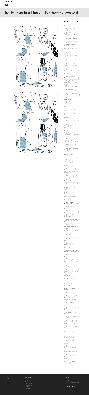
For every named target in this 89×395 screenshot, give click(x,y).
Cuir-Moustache (68, 305)
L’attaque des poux (69, 199)
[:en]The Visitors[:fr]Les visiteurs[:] (70, 189)
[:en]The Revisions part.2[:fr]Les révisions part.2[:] (72, 207)
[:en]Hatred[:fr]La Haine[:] (71, 292)
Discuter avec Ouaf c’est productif (70, 289)
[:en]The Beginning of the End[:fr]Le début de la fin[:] (71, 251)
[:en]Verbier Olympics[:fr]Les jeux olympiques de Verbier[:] (72, 94)
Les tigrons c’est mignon (70, 358)
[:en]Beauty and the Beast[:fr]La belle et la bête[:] (71, 77)
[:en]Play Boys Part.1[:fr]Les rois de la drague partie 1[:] (71, 90)
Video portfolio (29, 380)
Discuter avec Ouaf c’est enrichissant (70, 284)
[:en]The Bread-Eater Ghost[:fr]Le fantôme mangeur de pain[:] (72, 342)
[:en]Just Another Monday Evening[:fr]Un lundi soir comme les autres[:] (71, 328)
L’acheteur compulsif (69, 196)
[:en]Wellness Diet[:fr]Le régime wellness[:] (70, 176)
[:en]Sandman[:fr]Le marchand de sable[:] (69, 215)
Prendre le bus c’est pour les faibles (71, 110)
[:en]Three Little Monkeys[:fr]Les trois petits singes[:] (71, 230)
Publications (29, 383)
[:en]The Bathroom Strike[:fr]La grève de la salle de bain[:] (71, 34)
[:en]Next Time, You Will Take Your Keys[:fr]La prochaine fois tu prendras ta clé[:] (71, 261)
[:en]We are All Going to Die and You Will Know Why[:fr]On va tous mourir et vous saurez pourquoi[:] (72, 297)
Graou (65, 157)
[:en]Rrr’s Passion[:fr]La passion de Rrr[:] (70, 255)
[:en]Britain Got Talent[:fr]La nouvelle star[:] (71, 121)
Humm (66, 26)
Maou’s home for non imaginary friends (69, 362)
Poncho (66, 165)
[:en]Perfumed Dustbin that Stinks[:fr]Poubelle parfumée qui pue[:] (71, 150)
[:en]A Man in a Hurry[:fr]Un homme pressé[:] (72, 203)
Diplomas (28, 388)
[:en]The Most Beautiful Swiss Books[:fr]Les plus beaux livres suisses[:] (72, 221)
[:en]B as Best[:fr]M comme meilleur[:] (71, 313)
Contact (75, 5)
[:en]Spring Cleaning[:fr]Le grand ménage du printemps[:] (71, 161)
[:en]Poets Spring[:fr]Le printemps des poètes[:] (70, 355)
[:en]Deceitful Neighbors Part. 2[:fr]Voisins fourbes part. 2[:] (71, 145)
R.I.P (65, 106)
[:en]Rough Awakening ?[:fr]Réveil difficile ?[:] (70, 102)
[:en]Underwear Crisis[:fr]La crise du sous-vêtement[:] (71, 184)
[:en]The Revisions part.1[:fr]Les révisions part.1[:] (71, 211)
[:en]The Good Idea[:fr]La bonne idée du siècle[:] (70, 244)
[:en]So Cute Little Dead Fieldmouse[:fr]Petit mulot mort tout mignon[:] (71, 322)
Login (72, 1)
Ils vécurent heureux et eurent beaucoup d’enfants (72, 114)
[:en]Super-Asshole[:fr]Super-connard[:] (71, 235)
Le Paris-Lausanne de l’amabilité (69, 193)
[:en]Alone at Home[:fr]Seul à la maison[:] (72, 308)
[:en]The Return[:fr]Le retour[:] (70, 29)
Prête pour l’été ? (68, 117)
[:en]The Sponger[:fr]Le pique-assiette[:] (70, 239)
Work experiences (30, 386)
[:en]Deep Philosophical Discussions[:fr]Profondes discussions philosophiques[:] (71, 140)
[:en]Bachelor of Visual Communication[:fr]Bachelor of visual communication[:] (72, 135)
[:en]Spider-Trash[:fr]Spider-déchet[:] (71, 266)
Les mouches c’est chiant (70, 351)
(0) (80, 1)
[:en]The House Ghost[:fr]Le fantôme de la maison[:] (71, 225)
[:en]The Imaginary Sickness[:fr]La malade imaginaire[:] (70, 126)
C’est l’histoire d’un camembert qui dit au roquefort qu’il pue (70, 336)
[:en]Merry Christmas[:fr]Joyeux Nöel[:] (71, 70)
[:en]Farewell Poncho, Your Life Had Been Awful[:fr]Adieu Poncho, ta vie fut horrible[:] (72, 55)
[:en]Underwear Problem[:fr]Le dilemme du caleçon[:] (71, 347)
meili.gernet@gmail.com (72, 382)
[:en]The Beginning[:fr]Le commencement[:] (70, 98)
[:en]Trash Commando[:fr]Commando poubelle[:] (71, 44)
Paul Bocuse (67, 130)
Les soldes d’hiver (68, 73)
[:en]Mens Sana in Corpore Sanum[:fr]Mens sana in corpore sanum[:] (71, 65)
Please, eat (67, 247)
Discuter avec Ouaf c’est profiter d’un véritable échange (70, 280)
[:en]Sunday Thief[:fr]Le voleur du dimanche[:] (70, 39)
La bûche (69, 5)
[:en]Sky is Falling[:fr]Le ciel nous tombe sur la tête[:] (71, 60)
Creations (64, 5)
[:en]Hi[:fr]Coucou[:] (69, 302)
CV (26, 382)
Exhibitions (29, 385)
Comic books (57, 5)
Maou (51, 5)
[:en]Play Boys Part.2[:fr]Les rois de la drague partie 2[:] (71, 81)
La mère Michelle (68, 154)
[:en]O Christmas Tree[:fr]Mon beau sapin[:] (71, 86)
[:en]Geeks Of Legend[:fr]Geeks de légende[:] (72, 180)
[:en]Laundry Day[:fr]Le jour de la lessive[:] (71, 317)
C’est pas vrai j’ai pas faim (71, 332)
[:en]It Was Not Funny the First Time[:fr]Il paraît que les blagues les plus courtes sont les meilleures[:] (72, 170)
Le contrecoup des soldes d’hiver (70, 49)
